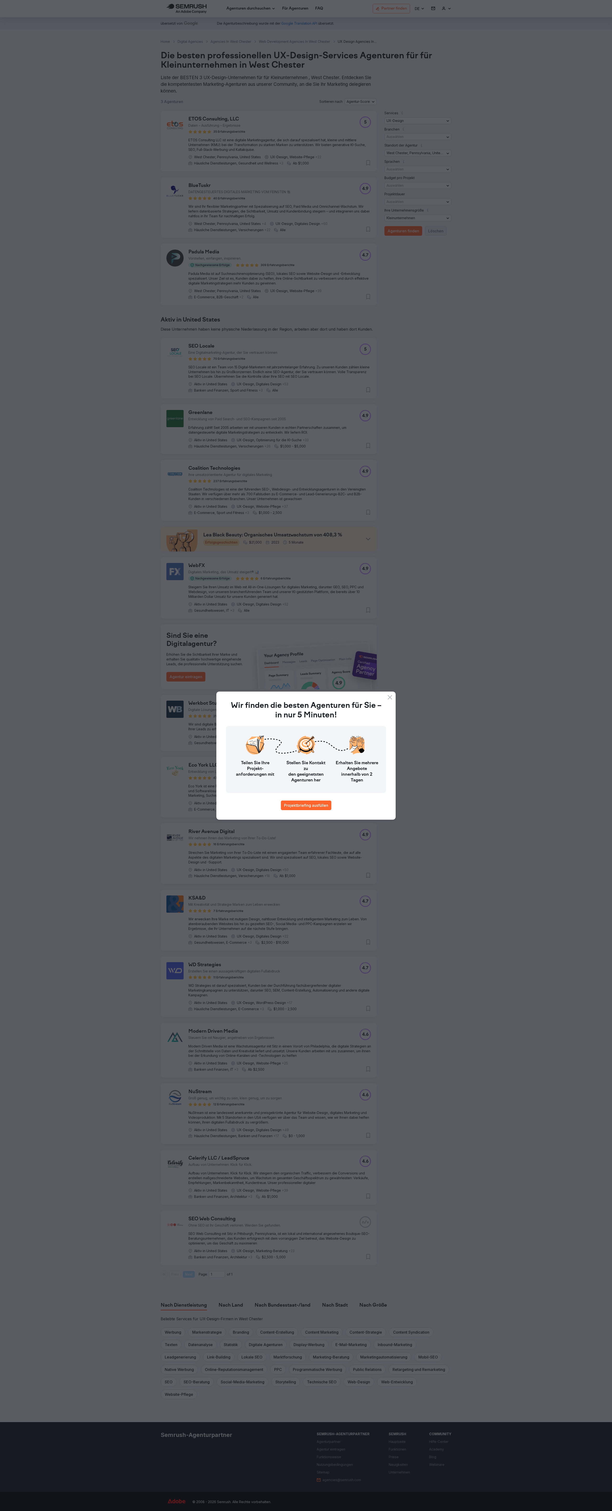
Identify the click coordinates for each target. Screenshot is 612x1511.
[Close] (390, 697)
